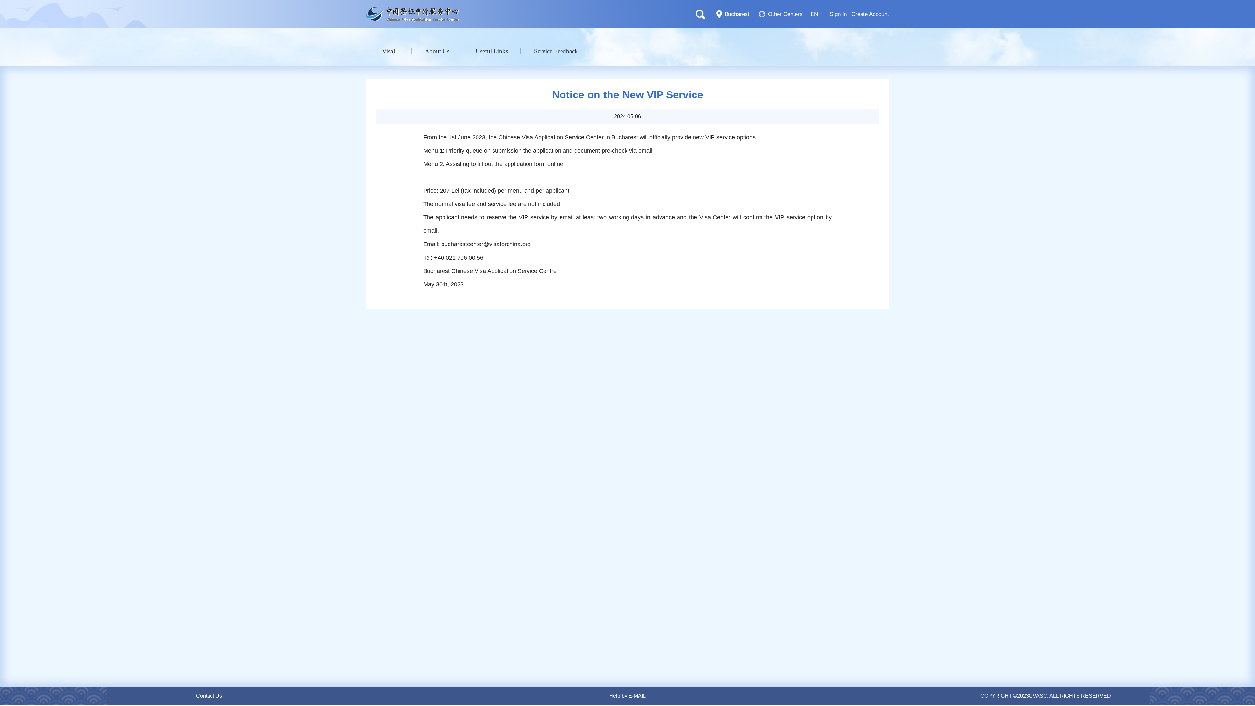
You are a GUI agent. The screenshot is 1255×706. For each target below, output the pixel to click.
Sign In (838, 14)
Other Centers (785, 14)
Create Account (870, 14)
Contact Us (209, 695)
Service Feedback (556, 51)
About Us (437, 51)
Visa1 (389, 51)
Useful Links (492, 51)
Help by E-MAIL (627, 695)
